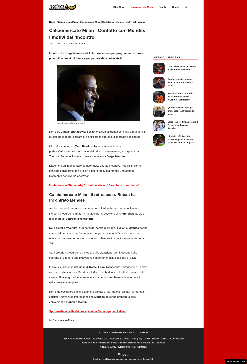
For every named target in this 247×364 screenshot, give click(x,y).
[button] (186, 7)
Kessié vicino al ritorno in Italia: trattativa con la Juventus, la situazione (180, 96)
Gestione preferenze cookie (235, 361)
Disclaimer (143, 332)
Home (52, 22)
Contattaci (142, 347)
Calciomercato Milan (142, 7)
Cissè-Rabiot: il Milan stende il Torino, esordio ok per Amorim (183, 125)
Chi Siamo (104, 332)
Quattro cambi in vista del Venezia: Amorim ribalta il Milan (180, 82)
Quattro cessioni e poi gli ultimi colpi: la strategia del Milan (181, 110)
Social (175, 7)
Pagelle (163, 7)
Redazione (116, 332)
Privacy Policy (129, 332)
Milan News (119, 7)
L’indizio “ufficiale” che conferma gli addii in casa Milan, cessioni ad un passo (181, 139)
